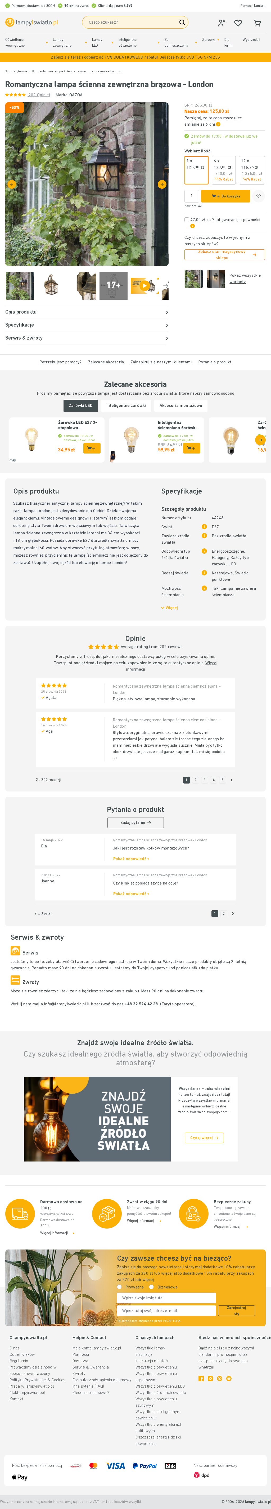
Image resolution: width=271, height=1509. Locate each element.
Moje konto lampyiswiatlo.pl (97, 1348)
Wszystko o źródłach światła (161, 1393)
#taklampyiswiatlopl (27, 1393)
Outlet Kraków (22, 1355)
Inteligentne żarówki (126, 406)
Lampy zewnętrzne (62, 43)
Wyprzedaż (251, 40)
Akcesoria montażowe (181, 406)
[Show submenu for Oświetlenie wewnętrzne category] (47, 42)
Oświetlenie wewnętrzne (15, 43)
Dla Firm (227, 43)
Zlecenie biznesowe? (91, 1393)
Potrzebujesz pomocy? (60, 362)
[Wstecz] (11, 184)
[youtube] (229, 1378)
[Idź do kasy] (162, 184)
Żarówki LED (81, 406)
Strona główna (16, 71)
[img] (87, 184)
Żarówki (208, 40)
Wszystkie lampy (150, 1348)
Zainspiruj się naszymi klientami (161, 362)
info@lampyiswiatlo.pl (65, 1004)
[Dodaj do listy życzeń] (258, 196)
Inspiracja (144, 1355)
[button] (135, 57)
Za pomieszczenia (176, 43)
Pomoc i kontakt (253, 6)
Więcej (172, 608)
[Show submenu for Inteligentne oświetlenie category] (158, 42)
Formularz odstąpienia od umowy (102, 1380)
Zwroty (79, 1374)
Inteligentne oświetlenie (128, 43)
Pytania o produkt (215, 362)
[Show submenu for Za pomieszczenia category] (196, 42)
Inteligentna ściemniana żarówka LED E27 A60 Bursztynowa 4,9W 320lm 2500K (178, 426)
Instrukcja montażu (152, 1361)
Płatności (81, 1355)
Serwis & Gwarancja (91, 1367)
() (39, 95)
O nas (15, 1348)
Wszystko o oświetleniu (156, 1367)
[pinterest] (219, 1378)
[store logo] (31, 22)
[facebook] (201, 1378)
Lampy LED (97, 43)
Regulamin (19, 1361)
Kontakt (16, 1399)
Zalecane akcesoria (106, 362)
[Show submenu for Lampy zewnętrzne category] (86, 42)
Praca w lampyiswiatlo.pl (32, 1386)
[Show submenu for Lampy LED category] (112, 42)
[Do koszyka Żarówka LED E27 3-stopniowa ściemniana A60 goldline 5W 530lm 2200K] (92, 448)
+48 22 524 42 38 (142, 1004)
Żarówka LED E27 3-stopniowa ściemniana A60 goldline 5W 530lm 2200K (77, 426)
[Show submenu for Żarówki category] (218, 40)
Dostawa (80, 1361)
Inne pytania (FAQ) (88, 1386)
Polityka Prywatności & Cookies (37, 1380)
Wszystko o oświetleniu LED (160, 1386)
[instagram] (210, 1378)
